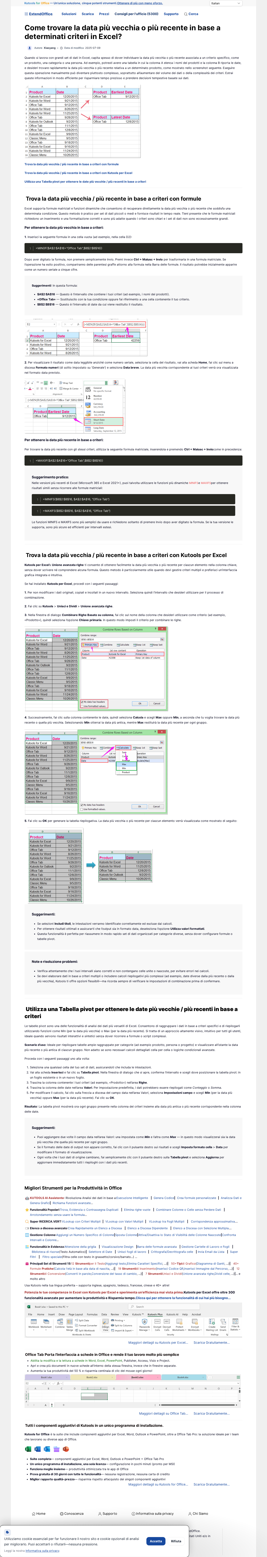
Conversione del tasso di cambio (114, 1273)
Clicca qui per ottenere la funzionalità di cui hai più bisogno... (183, 1298)
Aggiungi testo (116, 1263)
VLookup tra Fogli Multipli (166, 1221)
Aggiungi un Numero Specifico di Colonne (85, 1235)
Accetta (156, 1541)
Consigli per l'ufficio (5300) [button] (136, 14)
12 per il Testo (88, 1263)
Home (40, 1513)
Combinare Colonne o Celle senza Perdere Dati (188, 1209)
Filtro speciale (52, 1257)
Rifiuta (176, 1541)
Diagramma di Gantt (210, 1263)
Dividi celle (222, 1273)
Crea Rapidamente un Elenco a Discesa (95, 1228)
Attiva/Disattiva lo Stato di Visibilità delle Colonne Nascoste (179, 1235)
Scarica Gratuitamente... (212, 1342)
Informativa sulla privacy (155, 1513)
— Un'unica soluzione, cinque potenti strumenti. (94, 3)
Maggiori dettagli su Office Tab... (163, 1413)
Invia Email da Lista (211, 1252)
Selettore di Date (100, 1252)
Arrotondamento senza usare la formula (57, 1215)
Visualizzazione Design (117, 1246)
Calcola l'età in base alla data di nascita (82, 1268)
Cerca (193, 14)
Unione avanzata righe (198, 1273)
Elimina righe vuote (137, 1209)
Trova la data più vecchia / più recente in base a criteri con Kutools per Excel (78, 173)
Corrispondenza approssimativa (213, 1221)
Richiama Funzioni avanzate (72, 1203)
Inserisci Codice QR (170, 1268)
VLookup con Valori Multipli (124, 1221)
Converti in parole (78, 1273)
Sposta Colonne (126, 1235)
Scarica (88, 14)
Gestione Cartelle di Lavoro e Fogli (205, 1246)
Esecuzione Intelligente (132, 1198)
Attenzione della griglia (80, 1246)
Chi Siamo (200, 1513)
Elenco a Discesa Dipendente (148, 1228)
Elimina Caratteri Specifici (144, 1263)
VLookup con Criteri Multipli (81, 1221)
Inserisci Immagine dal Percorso (206, 1268)
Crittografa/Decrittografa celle (172, 1252)
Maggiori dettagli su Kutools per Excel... (158, 1342)
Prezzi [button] (104, 14)
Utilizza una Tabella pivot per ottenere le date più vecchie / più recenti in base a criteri (85, 181)
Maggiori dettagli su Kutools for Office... (158, 1484)
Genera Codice (164, 1198)
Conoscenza (74, 1513)
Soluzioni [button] (69, 14)
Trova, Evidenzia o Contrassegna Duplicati (89, 1209)
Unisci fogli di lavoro (132, 1252)
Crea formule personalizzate (196, 1198)
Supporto (171, 14)
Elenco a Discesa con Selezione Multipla (201, 1228)
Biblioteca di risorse (45, 1252)
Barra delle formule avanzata (157, 1246)
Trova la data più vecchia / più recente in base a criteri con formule (72, 164)
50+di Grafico (183, 1263)
